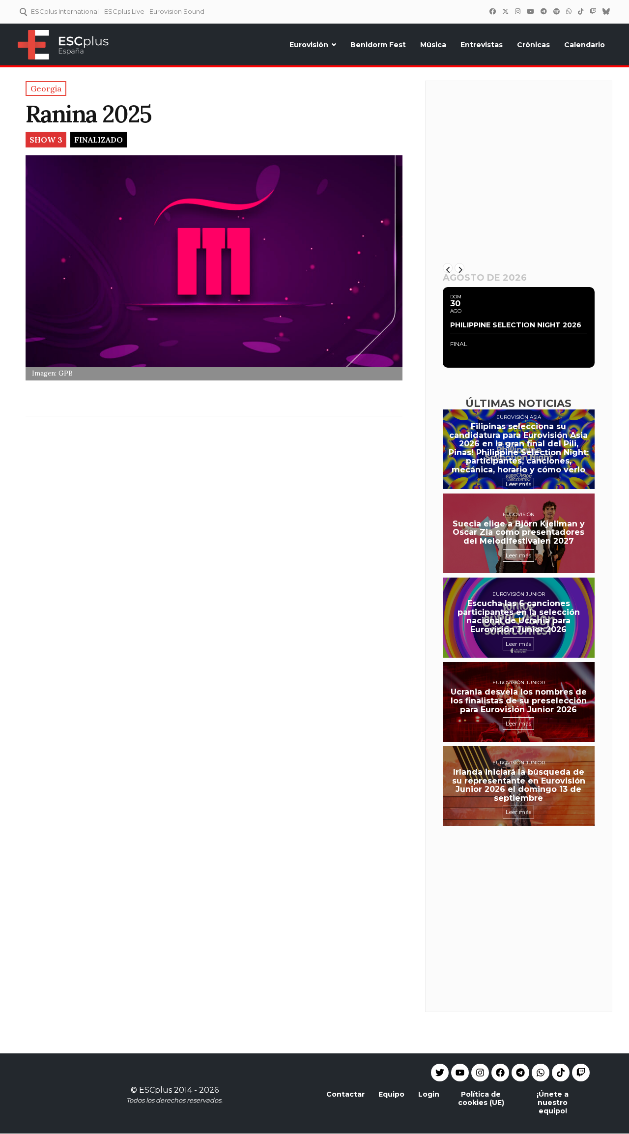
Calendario (584, 44)
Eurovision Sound (176, 11)
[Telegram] (520, 1072)
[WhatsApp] (568, 11)
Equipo (391, 1094)
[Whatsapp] (540, 1072)
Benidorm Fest (378, 44)
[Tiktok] (561, 1072)
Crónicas (533, 44)
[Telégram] (543, 11)
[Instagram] (517, 11)
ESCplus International (65, 11)
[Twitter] (505, 11)
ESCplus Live (124, 11)
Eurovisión (308, 44)
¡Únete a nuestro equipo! (553, 1102)
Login (428, 1094)
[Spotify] (556, 11)
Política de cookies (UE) (481, 1098)
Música (433, 44)
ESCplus (155, 1090)
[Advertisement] (519, 180)
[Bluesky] (606, 11)
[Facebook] (492, 11)
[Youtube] (460, 1072)
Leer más (518, 484)
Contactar (345, 1094)
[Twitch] (592, 11)
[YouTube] (530, 11)
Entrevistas (481, 44)
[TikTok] (580, 11)
